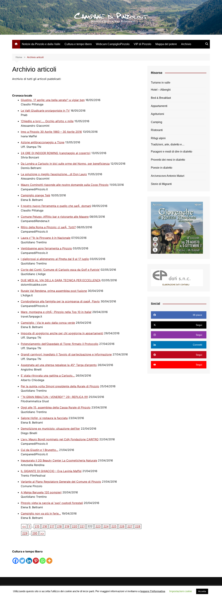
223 (98, 526)
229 (24, 533)
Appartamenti (159, 105)
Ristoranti (157, 130)
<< (24, 526)
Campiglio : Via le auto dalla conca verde (48, 322)
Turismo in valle (160, 82)
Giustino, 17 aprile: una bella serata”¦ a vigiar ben (53, 100)
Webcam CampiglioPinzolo (113, 44)
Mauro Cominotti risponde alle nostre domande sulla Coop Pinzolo (65, 184)
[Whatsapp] (43, 561)
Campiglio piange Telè (35, 195)
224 (106, 526)
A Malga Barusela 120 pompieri (41, 492)
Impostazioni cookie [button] (180, 591)
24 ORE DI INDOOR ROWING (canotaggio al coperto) (56, 153)
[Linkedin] (29, 561)
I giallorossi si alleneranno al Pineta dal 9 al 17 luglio (55, 259)
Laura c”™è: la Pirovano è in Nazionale (45, 237)
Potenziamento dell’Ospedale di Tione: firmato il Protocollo (59, 344)
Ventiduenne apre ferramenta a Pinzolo (46, 248)
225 (114, 526)
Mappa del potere (166, 44)
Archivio (186, 44)
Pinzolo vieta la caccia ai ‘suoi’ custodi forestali (52, 503)
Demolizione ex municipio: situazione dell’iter (50, 428)
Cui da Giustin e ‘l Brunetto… (39, 450)
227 (129, 526)
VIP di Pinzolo (142, 44)
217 (52, 526)
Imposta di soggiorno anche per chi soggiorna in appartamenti (62, 333)
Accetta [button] (202, 591)
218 (59, 526)
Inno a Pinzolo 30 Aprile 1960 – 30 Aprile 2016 (51, 131)
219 (67, 526)
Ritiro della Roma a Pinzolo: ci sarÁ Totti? (48, 227)
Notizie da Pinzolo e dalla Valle (41, 44)
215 (37, 526)
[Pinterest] (36, 561)
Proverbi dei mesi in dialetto (168, 159)
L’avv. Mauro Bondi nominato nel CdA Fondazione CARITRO (60, 439)
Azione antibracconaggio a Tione (42, 142)
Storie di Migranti (161, 183)
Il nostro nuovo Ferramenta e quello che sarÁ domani (56, 206)
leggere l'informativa (152, 591)
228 (137, 526)
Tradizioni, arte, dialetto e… (168, 144)
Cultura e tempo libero (78, 44)
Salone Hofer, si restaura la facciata (44, 418)
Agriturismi (157, 113)
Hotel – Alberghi (161, 89)
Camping (156, 122)
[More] (49, 561)
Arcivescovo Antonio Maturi (167, 175)
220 (74, 526)
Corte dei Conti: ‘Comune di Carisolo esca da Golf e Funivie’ (60, 269)
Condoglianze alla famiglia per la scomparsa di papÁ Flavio (60, 301)
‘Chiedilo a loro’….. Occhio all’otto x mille (47, 121)
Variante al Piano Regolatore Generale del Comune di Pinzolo (61, 481)
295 (34, 533)
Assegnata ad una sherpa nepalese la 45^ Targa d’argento (59, 365)
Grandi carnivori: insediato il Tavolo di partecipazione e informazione (66, 354)
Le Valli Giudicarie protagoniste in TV (45, 110)
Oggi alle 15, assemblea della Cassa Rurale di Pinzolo (56, 407)
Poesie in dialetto (161, 167)
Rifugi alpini (158, 138)
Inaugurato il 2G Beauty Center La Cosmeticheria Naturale (59, 460)
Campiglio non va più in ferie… (41, 513)
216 (44, 526)
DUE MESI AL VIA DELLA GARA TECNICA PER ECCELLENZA (61, 280)
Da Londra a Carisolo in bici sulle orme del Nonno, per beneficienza (65, 163)
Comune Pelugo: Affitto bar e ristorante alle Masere (55, 216)
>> (42, 533)
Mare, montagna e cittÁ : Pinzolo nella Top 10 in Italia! (56, 312)
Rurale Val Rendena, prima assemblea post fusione (54, 291)
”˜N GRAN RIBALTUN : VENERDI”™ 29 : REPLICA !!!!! (54, 397)
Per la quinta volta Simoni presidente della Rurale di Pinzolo (60, 386)
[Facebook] (15, 561)
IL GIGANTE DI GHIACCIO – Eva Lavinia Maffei (51, 471)
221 (82, 526)
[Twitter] (22, 561)
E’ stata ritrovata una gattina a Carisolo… (48, 375)
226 (122, 526)
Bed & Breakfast (161, 97)
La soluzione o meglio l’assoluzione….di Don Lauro (54, 174)
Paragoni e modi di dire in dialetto (171, 151)
